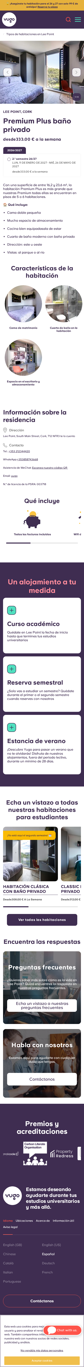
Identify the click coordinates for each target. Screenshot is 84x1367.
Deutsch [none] (48, 1263)
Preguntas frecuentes (42, 967)
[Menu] (78, 19)
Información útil (63, 1220)
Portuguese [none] (12, 1281)
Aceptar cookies (42, 1360)
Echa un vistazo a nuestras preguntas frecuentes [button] (42, 1005)
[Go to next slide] (76, 72)
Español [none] (48, 1254)
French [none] (47, 1272)
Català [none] (8, 1263)
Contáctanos (42, 1301)
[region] (42, 1341)
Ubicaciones (24, 1220)
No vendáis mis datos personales (42, 1350)
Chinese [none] (9, 1254)
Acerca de (43, 1220)
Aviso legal (10, 1227)
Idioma (8, 1220)
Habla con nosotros (42, 1045)
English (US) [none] (51, 1245)
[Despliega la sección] (11, 610)
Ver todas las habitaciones (42, 920)
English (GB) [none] (12, 1245)
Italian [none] (8, 1272)
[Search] (68, 19)
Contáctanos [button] (42, 1079)
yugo (14, 475)
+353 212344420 (19, 451)
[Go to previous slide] (7, 72)
